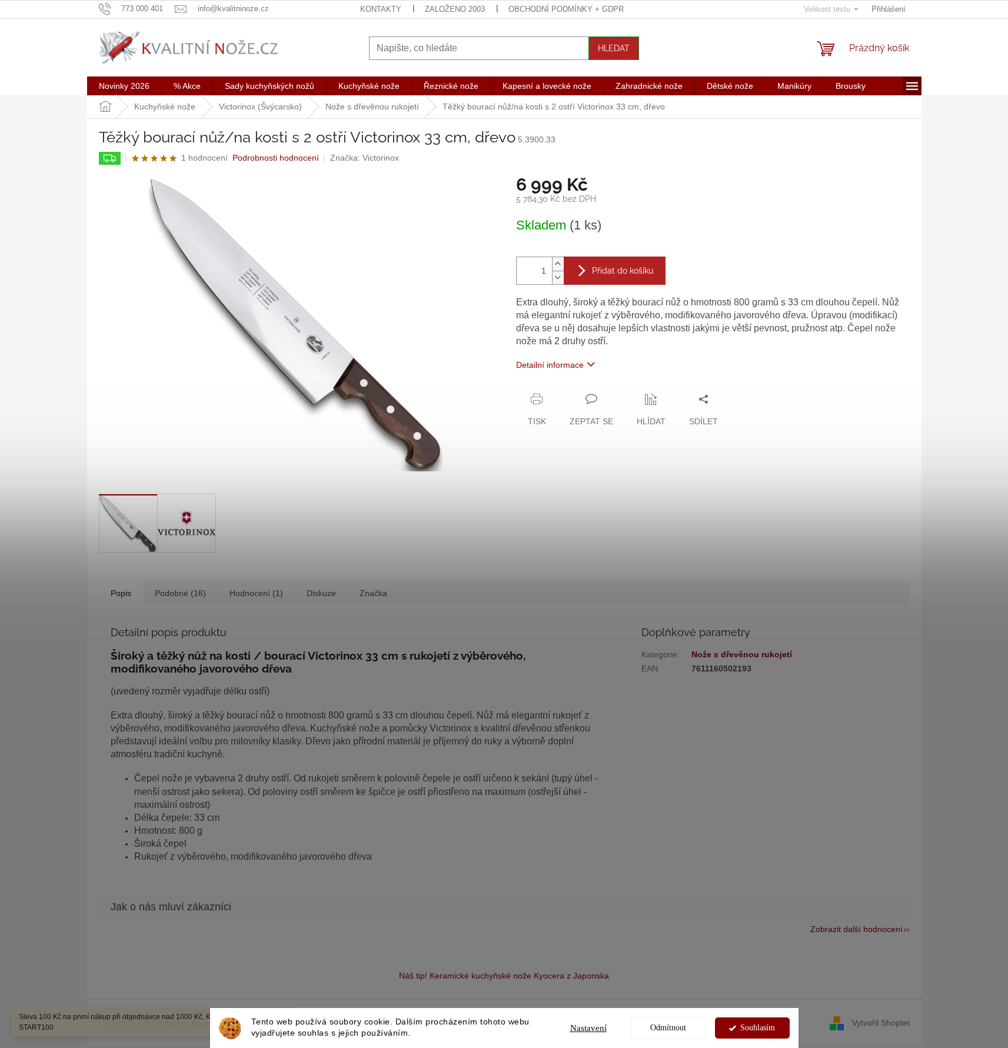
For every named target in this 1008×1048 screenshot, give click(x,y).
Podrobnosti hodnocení (275, 157)
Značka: (364, 157)
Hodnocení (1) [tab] (256, 593)
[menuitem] (124, 85)
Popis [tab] (121, 593)
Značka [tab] (373, 593)
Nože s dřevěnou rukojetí (741, 654)
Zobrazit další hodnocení (856, 929)
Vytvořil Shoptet (881, 1022)
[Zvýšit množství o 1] (558, 264)
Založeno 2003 (455, 9)
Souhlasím (757, 1027)
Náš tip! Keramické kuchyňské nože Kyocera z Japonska (504, 975)
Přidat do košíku (622, 270)
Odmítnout (668, 1027)
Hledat (614, 48)
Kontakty (380, 9)
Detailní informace (550, 365)
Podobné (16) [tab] (180, 593)
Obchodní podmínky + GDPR (566, 9)
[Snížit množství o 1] (558, 277)
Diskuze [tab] (321, 593)
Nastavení (588, 1028)
